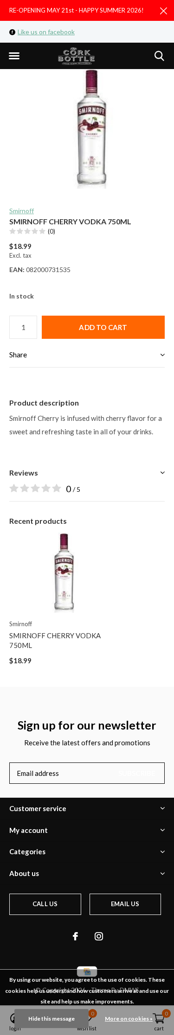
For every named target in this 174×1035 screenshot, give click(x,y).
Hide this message (51, 1018)
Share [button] (18, 354)
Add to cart (103, 327)
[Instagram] (99, 936)
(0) (51, 231)
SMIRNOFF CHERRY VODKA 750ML (55, 640)
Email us (125, 904)
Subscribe (137, 773)
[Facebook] (75, 936)
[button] (14, 56)
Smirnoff (21, 211)
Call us (45, 904)
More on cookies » (129, 1018)
